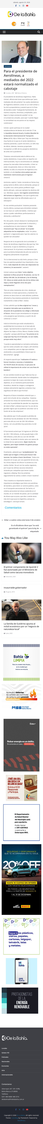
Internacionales (7, 1075)
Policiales (5, 1057)
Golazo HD (5, 1053)
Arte (3, 1070)
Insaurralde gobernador (15, 587)
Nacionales (8, 66)
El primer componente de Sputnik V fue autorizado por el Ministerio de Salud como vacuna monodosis (21, 570)
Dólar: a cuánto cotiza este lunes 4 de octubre (22, 520)
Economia (5, 1066)
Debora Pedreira (22, 93)
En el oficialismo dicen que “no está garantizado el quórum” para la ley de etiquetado (24, 528)
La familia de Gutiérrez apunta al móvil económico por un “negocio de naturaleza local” (21, 626)
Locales (4, 1048)
